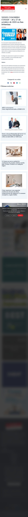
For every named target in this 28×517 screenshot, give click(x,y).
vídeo (11, 72)
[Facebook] (8, 83)
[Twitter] (11, 83)
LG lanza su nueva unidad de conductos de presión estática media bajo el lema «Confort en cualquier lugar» (13, 164)
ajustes (18, 212)
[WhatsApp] (20, 83)
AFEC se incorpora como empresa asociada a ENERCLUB (13, 108)
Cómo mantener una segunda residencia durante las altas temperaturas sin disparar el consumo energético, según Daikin (13, 193)
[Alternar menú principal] (25, 8)
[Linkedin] (17, 83)
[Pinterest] (14, 83)
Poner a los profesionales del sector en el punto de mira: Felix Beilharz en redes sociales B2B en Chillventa (14, 135)
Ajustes (14, 215)
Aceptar (20, 215)
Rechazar (8, 215)
